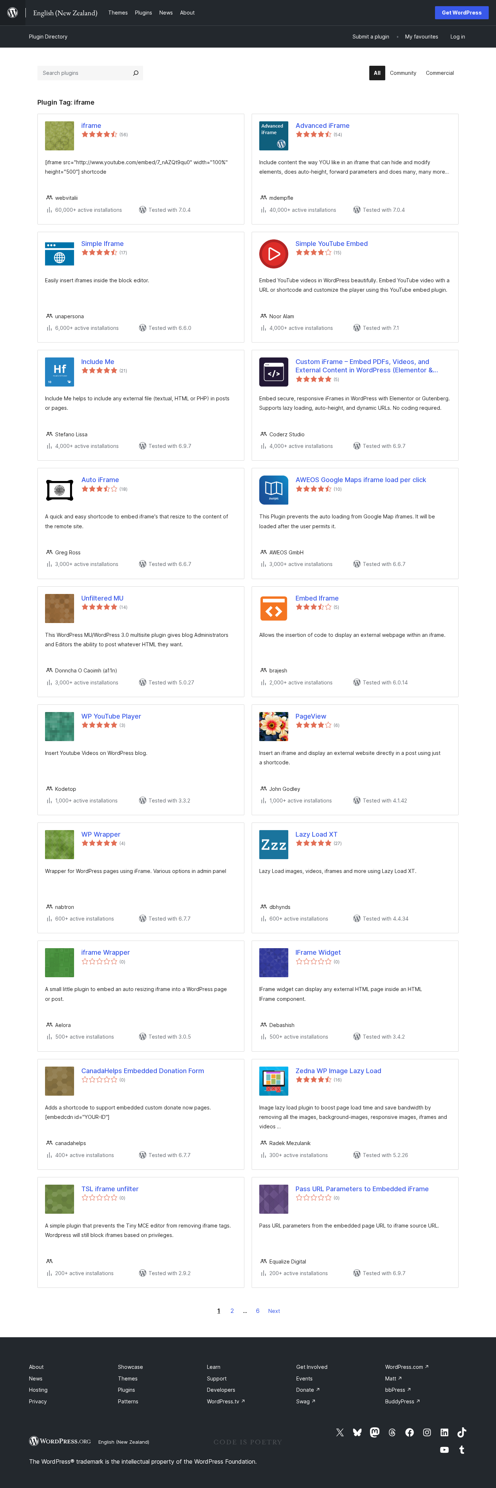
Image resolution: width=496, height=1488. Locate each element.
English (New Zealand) (123, 1442)
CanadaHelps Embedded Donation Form (142, 1071)
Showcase (130, 1367)
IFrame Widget (318, 952)
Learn (213, 1367)
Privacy (38, 1401)
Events (304, 1378)
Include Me (97, 361)
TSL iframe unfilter (110, 1189)
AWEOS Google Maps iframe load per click (361, 480)
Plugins (126, 1390)
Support (217, 1378)
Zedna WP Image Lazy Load (338, 1071)
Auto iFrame (100, 480)
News (35, 1378)
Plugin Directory (48, 36)
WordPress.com (407, 1367)
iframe (91, 125)
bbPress (398, 1390)
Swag (306, 1401)
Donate (308, 1390)
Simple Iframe (102, 243)
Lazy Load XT (317, 834)
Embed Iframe (317, 598)
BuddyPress (402, 1401)
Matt (393, 1378)
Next (274, 1311)
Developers (221, 1390)
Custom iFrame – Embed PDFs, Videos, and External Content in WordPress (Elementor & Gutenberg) (364, 366)
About (36, 1367)
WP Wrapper (101, 834)
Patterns (128, 1401)
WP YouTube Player (111, 716)
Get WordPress (462, 12)
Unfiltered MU (102, 598)
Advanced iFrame (323, 125)
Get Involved (312, 1367)
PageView (311, 716)
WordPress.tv (226, 1401)
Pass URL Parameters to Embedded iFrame (362, 1189)
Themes (128, 1378)
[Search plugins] (136, 73)
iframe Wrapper (105, 952)
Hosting (38, 1390)
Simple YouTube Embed (332, 243)
